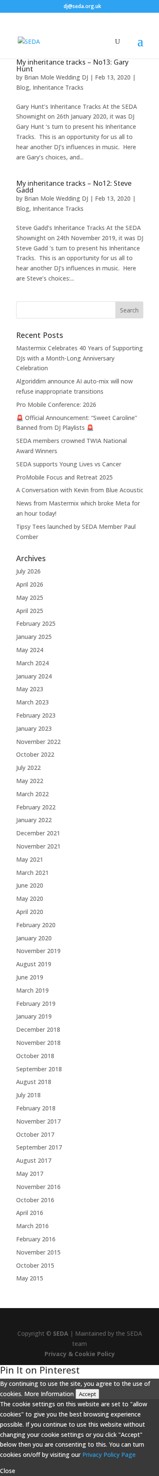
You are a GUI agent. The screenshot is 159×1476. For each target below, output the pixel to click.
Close (7, 1471)
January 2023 (34, 728)
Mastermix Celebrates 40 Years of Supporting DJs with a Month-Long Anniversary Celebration (79, 358)
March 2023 (32, 702)
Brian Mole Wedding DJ (56, 77)
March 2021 (32, 873)
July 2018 (28, 1095)
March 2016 (32, 1226)
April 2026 (29, 584)
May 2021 (29, 859)
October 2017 (35, 1134)
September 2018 (39, 1069)
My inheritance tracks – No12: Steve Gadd (73, 187)
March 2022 (32, 794)
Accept (87, 1394)
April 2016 (29, 1213)
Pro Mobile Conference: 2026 (56, 404)
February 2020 (36, 925)
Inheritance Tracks (58, 87)
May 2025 (29, 597)
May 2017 (29, 1173)
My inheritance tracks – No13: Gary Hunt (72, 65)
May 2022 (29, 781)
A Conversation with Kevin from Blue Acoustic (79, 490)
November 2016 (38, 1187)
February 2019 (36, 1003)
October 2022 (35, 754)
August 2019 (33, 964)
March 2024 (32, 663)
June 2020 (29, 885)
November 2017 (38, 1121)
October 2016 (35, 1200)
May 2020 (29, 898)
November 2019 (38, 951)
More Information (49, 1394)
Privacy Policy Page (109, 1454)
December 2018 (38, 1029)
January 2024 (34, 676)
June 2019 (29, 977)
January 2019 (34, 1016)
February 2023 (36, 715)
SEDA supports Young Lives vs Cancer (68, 464)
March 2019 (32, 990)
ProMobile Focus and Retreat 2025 (64, 477)
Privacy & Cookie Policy (80, 1354)
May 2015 (29, 1278)
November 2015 (38, 1252)
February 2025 (36, 623)
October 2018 (35, 1056)
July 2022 (28, 768)
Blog (22, 87)
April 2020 (29, 912)
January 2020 (34, 938)
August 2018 (33, 1082)
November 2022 (38, 742)
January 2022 (34, 820)
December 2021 (38, 833)
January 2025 (34, 637)
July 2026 (28, 571)
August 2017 (33, 1160)
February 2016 (36, 1239)
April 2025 (29, 611)
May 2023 (29, 689)
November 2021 (38, 846)
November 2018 (38, 1043)
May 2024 (29, 650)
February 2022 (36, 807)
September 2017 (39, 1147)
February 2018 (36, 1108)
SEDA (60, 1333)
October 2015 (35, 1265)
